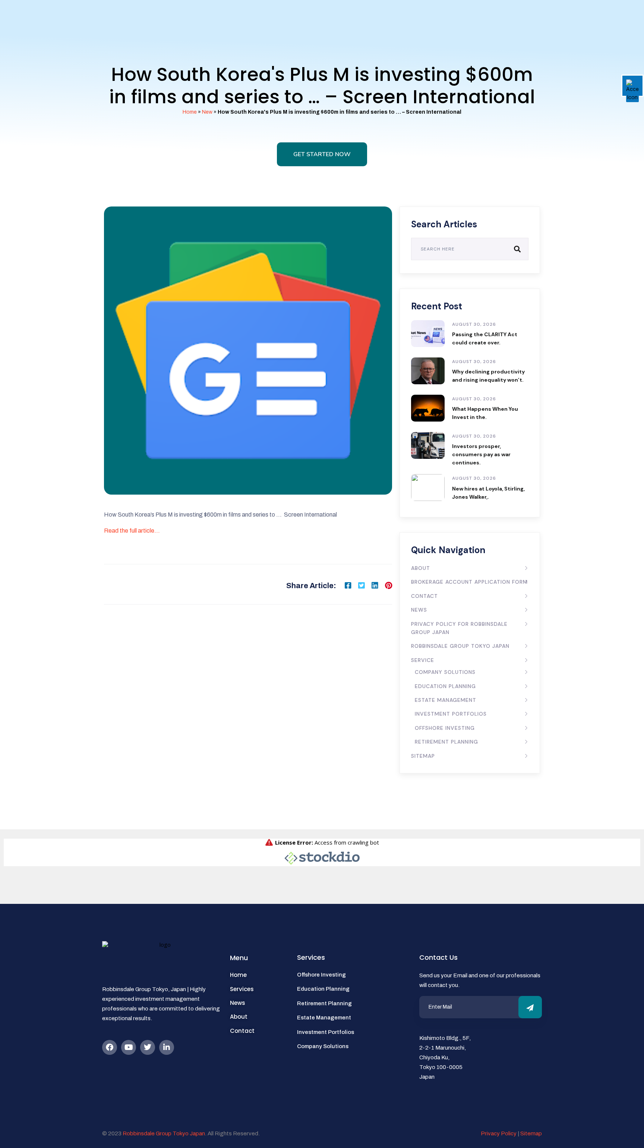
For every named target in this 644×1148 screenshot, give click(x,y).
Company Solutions (445, 672)
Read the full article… (132, 530)
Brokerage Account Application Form (469, 581)
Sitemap (423, 756)
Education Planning (445, 686)
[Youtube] (128, 1047)
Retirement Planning (446, 741)
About (420, 568)
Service (422, 660)
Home (190, 112)
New (207, 112)
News (419, 609)
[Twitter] (147, 1047)
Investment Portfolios (451, 713)
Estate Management (445, 700)
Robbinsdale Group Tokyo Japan (460, 646)
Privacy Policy (499, 1133)
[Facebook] (109, 1047)
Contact (424, 596)
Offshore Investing (445, 728)
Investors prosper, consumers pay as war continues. (481, 454)
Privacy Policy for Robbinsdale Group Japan (459, 628)
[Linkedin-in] (166, 1047)
